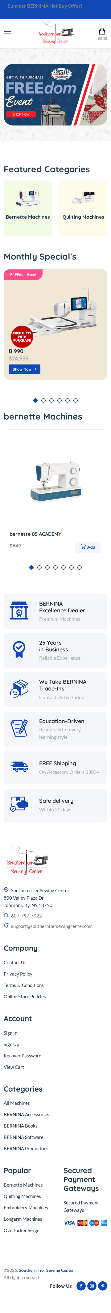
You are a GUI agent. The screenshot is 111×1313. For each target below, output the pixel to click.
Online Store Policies (25, 996)
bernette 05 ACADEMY (35, 534)
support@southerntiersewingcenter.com (51, 926)
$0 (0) (102, 38)
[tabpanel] (55, 94)
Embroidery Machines (26, 1207)
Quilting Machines (83, 217)
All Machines (17, 1103)
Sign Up (11, 1044)
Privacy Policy (18, 974)
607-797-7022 (26, 915)
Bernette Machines (28, 217)
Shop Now (22, 369)
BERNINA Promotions (26, 1148)
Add (91, 547)
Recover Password (22, 1055)
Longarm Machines (23, 1219)
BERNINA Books (21, 1125)
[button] (35, 400)
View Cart (14, 1067)
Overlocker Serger (22, 1230)
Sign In (10, 1033)
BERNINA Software (23, 1137)
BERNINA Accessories (26, 1114)
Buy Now (94, 6)
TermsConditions (24, 985)
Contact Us (15, 962)
